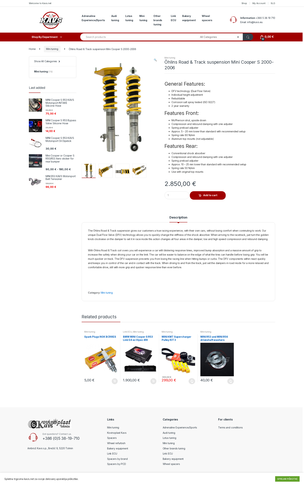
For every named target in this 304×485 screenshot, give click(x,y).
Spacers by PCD (116, 463)
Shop (244, 3)
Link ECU (173, 18)
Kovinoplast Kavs (116, 432)
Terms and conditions (230, 427)
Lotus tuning (129, 18)
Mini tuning (143, 18)
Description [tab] (178, 217)
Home (32, 48)
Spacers (112, 437)
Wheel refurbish (116, 443)
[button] (155, 60)
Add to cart (210, 195)
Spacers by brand (117, 458)
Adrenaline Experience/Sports (93, 18)
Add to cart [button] (114, 381)
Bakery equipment (189, 18)
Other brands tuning (157, 20)
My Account (258, 3)
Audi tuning (115, 18)
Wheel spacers (207, 18)
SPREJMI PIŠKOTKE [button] (287, 478)
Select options (192, 381)
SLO (273, 3)
